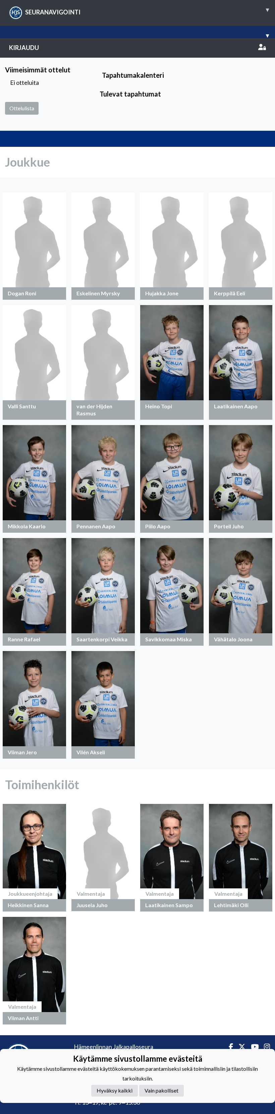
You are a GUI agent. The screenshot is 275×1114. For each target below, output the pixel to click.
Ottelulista (21, 108)
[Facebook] (228, 1046)
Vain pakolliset (161, 1090)
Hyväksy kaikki (114, 1090)
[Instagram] (264, 1046)
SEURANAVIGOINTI (147, 11)
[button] (34, 246)
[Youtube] (252, 1046)
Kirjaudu (24, 47)
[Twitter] (239, 1046)
